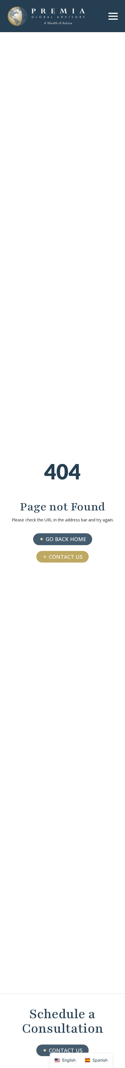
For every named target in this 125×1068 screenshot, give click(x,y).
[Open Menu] (113, 16)
